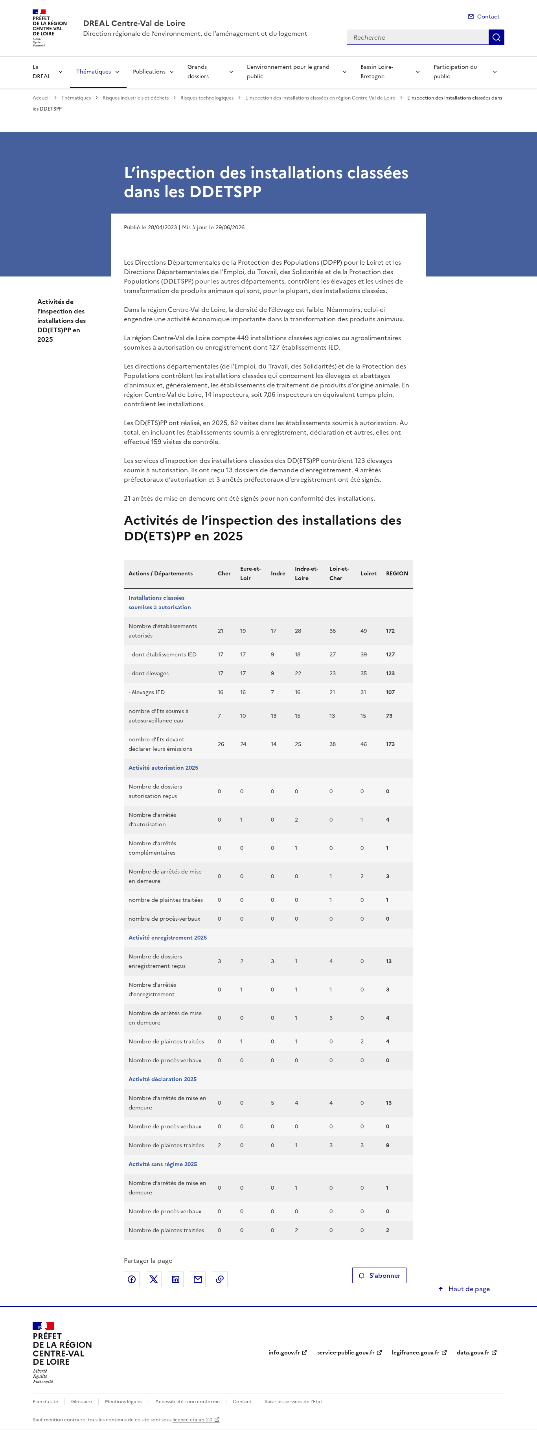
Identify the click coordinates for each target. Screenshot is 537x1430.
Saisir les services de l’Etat (293, 1401)
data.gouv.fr (473, 1353)
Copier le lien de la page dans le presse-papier (220, 1279)
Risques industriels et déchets (136, 97)
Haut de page (468, 1289)
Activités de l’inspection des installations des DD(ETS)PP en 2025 (61, 320)
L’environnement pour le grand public (288, 72)
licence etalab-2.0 (192, 1419)
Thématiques (93, 72)
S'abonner (385, 1275)
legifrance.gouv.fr (416, 1353)
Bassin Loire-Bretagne (376, 72)
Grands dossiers (198, 72)
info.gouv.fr (284, 1353)
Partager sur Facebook (132, 1279)
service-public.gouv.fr (346, 1353)
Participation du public (455, 72)
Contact (488, 17)
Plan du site (45, 1401)
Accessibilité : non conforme (187, 1401)
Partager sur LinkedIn (176, 1279)
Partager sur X (154, 1279)
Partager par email (198, 1279)
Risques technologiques (207, 97)
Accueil (41, 97)
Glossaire (81, 1401)
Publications (149, 72)
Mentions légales (123, 1401)
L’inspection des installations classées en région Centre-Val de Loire (320, 97)
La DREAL (41, 72)
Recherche (496, 37)
